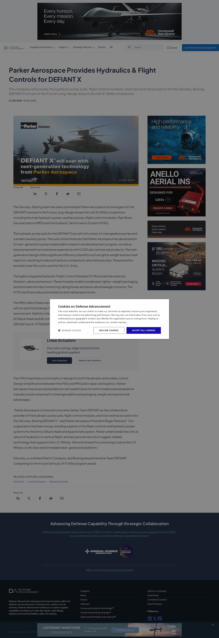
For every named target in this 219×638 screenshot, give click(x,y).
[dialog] (109, 319)
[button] (69, 330)
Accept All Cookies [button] (143, 330)
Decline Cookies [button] (109, 330)
